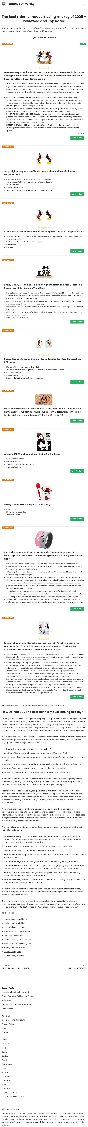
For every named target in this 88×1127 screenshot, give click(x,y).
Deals (4, 1052)
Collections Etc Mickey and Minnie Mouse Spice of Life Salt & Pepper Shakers (44, 231)
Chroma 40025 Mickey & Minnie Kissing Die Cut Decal (32, 454)
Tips (5, 1068)
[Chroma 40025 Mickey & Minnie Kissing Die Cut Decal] (44, 441)
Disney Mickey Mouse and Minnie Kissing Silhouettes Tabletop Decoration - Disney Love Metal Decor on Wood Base (44, 286)
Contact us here (26, 907)
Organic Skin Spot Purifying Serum (17, 1004)
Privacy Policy (8, 1024)
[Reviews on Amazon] (44, 68)
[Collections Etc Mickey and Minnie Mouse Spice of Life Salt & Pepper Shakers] (44, 215)
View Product (77, 138)
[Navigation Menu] (83, 4)
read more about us (54, 907)
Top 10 (4, 1060)
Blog (4, 1048)
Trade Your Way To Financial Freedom (19, 996)
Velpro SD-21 (7, 1000)
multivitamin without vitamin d (15, 992)
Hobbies (6, 1076)
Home (4, 1039)
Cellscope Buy (8, 1008)
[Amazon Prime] (81, 134)
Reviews (5, 1043)
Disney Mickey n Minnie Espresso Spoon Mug (27, 504)
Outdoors (7, 1080)
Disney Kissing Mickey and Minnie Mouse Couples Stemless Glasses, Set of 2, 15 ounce (43, 361)
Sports (5, 1072)
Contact (5, 1032)
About (4, 1028)
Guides (5, 1056)
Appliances (7, 1064)
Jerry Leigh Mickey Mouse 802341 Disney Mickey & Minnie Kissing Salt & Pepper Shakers (41, 173)
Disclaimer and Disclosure (13, 1020)
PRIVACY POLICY (10, 1092)
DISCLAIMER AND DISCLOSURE (15, 1096)
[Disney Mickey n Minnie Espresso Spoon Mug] (44, 492)
